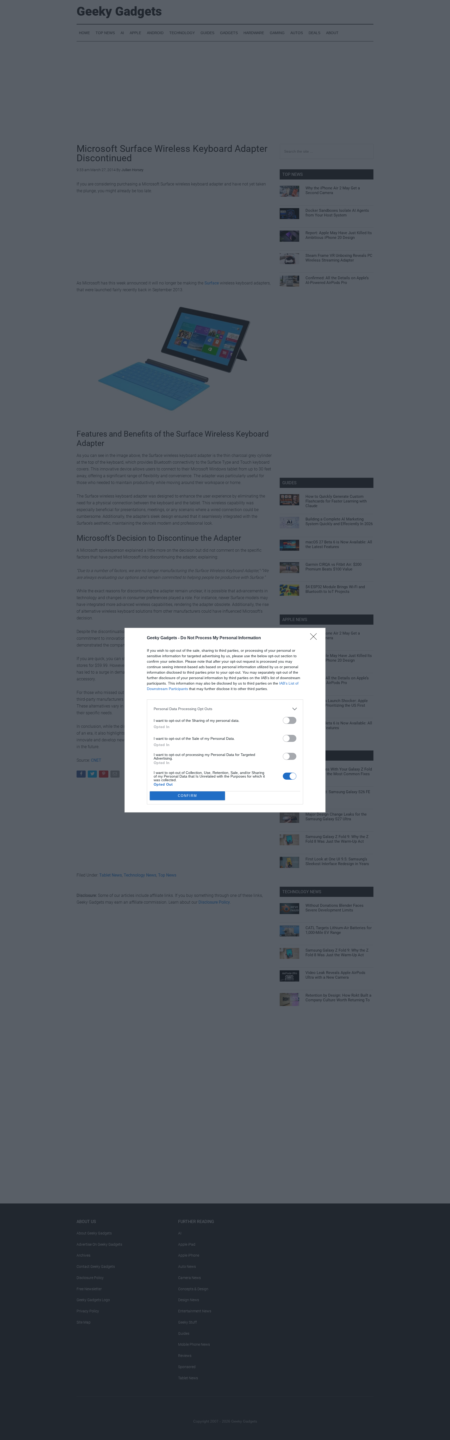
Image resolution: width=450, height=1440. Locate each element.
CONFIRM (187, 796)
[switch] (289, 720)
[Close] (315, 638)
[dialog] (225, 720)
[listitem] (225, 709)
